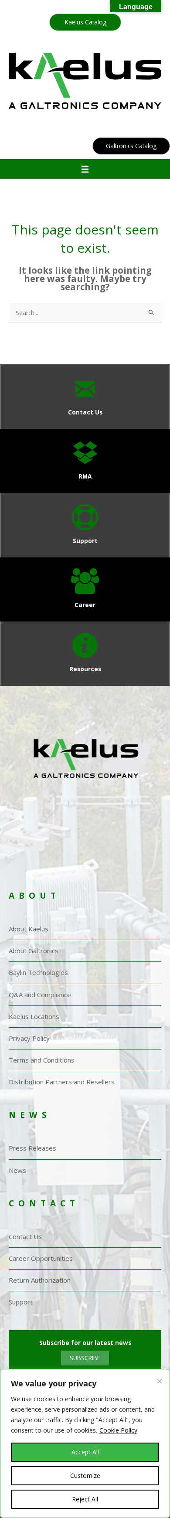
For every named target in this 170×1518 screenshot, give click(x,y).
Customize (85, 1475)
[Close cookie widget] (159, 1389)
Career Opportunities (41, 1258)
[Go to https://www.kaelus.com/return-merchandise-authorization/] (85, 461)
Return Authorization (40, 1280)
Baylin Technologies (38, 972)
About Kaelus (28, 928)
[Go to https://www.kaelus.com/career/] (85, 589)
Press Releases (32, 1148)
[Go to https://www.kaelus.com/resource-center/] (85, 653)
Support (21, 1301)
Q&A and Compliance (40, 994)
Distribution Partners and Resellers (62, 1081)
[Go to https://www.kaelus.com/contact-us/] (85, 397)
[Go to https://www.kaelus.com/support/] (85, 525)
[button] (85, 22)
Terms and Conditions (42, 1060)
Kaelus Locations (34, 1016)
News (17, 1170)
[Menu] (85, 169)
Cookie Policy (118, 1430)
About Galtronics (33, 950)
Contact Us (25, 1236)
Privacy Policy (29, 1038)
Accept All (85, 1452)
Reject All (85, 1499)
